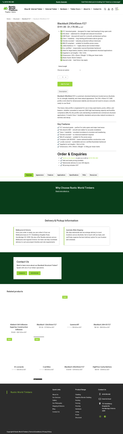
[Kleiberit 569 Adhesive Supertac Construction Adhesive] (19, 308)
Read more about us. (62, 191)
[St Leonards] (19, 350)
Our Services (56, 397)
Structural (16, 19)
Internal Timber (36, 9)
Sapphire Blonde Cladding (83, 397)
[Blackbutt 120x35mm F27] (47, 308)
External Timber (51, 9)
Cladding (78, 394)
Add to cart (65, 84)
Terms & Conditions (35, 432)
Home (9, 19)
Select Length (62, 66)
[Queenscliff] (74, 308)
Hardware (63, 9)
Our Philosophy (57, 403)
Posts (77, 415)
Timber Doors (75, 9)
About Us (87, 9)
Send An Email (106, 399)
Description (63, 91)
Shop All (27, 9)
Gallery (54, 400)
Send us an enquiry (69, 158)
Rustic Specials (61, 2)
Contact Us (97, 9)
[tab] (62, 91)
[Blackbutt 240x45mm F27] (74, 350)
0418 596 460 (93, 158)
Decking (77, 400)
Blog (53, 409)
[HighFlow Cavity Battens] (102, 350)
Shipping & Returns (58, 406)
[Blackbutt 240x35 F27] (102, 308)
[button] (29, 175)
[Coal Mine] (47, 350)
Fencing (77, 403)
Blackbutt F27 (26, 19)
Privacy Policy (47, 432)
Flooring (77, 406)
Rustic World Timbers (21, 392)
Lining (77, 412)
